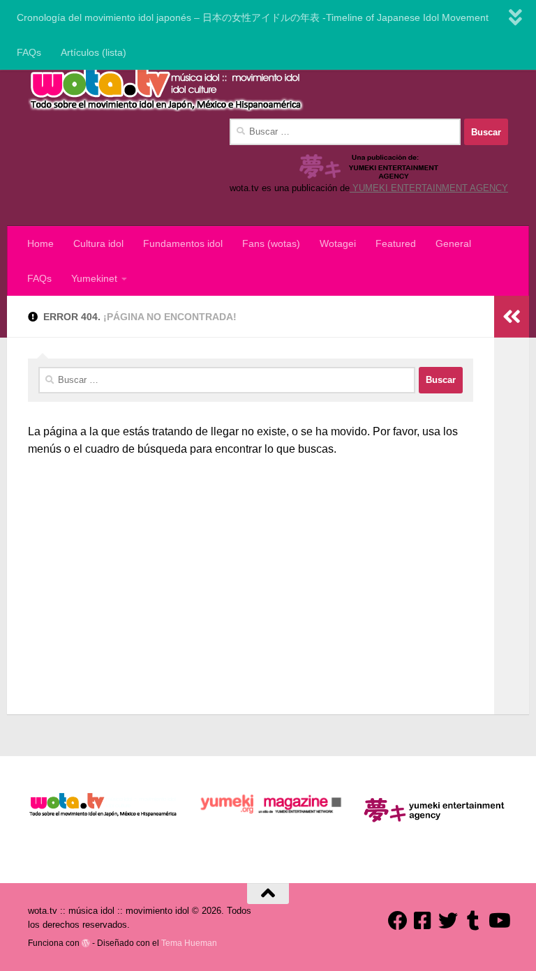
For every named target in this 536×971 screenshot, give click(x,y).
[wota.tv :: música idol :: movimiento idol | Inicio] (166, 87)
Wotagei (338, 243)
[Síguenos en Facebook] (398, 921)
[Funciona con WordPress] (86, 943)
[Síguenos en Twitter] (448, 921)
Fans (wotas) (271, 243)
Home (40, 243)
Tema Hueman (189, 942)
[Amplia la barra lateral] (511, 317)
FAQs (29, 52)
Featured (395, 243)
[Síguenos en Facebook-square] (423, 921)
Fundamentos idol (183, 243)
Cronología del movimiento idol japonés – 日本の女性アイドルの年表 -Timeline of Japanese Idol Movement (253, 17)
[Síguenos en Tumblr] (473, 921)
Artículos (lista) (93, 52)
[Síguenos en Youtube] (498, 921)
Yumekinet (94, 278)
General (453, 243)
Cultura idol (98, 243)
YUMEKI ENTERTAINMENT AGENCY (429, 188)
